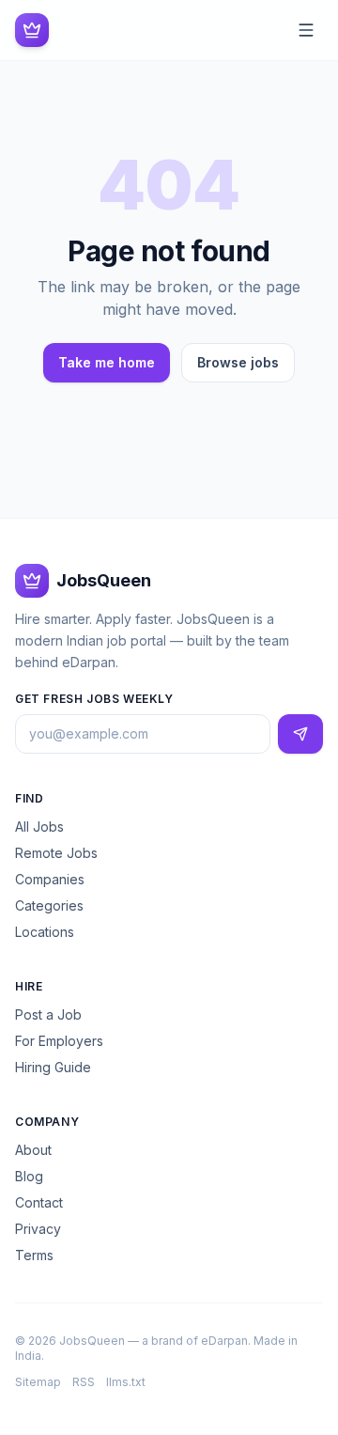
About (33, 1150)
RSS (83, 1382)
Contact (39, 1202)
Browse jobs (238, 362)
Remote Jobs (56, 853)
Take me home (106, 362)
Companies (49, 879)
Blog (29, 1176)
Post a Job (48, 1014)
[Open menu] (306, 30)
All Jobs (39, 826)
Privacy (38, 1229)
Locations (44, 932)
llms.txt (126, 1382)
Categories (49, 905)
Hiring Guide (53, 1067)
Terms (34, 1255)
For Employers (59, 1041)
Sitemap (38, 1382)
